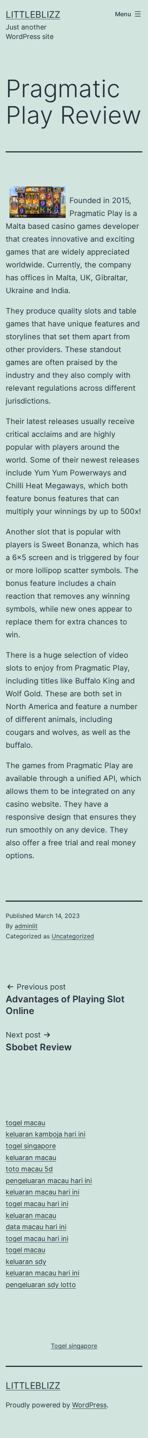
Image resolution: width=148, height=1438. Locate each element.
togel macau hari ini (37, 1238)
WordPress (89, 1405)
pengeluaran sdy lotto (41, 1285)
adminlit (26, 926)
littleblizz (33, 14)
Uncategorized (73, 936)
